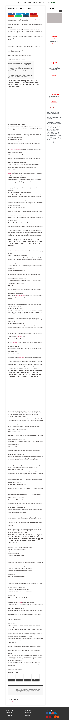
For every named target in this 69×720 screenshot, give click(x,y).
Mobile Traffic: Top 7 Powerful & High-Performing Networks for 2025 (53, 110)
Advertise (24, 2)
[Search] (60, 11)
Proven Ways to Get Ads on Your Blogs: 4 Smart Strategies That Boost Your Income (54, 115)
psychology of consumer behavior (15, 149)
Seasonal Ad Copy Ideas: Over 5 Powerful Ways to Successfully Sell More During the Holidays (54, 138)
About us (19, 2)
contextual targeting (33, 19)
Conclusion (11, 77)
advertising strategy (19, 57)
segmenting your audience (15, 250)
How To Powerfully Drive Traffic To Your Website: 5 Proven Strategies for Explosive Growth (54, 130)
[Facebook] (47, 713)
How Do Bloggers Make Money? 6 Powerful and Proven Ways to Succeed (53, 113)
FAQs (40, 2)
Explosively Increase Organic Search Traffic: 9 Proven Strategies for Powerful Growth (54, 123)
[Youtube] (47, 716)
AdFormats (35, 2)
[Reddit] (55, 716)
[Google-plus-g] (52, 713)
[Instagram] (52, 716)
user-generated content (20, 295)
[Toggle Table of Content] (32, 62)
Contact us (48, 2)
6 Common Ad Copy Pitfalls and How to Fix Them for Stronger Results (54, 142)
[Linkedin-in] (55, 713)
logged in (14, 701)
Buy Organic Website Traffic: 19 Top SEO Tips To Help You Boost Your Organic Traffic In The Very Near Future (54, 126)
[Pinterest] (50, 716)
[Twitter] (50, 713)
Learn (44, 2)
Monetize (29, 2)
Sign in (53, 2)
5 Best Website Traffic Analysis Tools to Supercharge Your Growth (54, 120)
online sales (19, 602)
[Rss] (58, 716)
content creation (21, 357)
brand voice (15, 342)
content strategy (20, 336)
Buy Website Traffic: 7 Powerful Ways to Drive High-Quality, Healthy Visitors (54, 133)
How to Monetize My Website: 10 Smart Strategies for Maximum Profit (54, 136)
